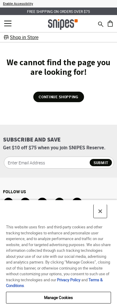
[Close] (100, 211)
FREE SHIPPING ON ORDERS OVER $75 (58, 11)
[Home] (63, 24)
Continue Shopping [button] (58, 96)
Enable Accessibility (18, 3)
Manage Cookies (58, 297)
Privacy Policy (68, 279)
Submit (101, 162)
